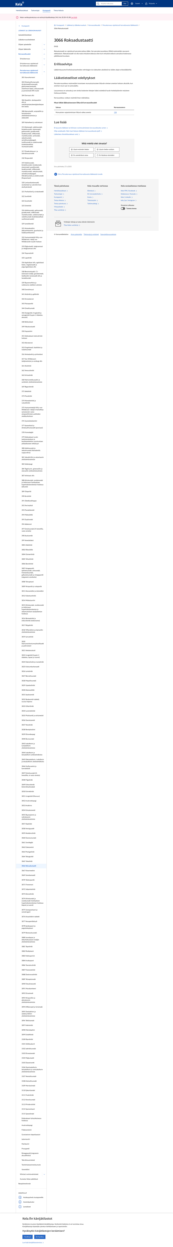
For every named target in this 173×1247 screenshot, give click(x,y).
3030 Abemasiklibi (28, 690)
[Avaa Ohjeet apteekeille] (44, 44)
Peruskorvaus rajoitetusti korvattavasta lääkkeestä (29, 72)
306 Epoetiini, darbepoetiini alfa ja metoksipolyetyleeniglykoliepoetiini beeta (33, 103)
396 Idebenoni (27, 524)
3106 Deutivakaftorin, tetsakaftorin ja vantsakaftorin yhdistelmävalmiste (32, 1069)
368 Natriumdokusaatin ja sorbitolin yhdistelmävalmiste (32, 381)
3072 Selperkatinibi (28, 889)
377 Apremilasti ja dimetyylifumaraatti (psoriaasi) (32, 427)
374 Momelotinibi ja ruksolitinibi (29, 402)
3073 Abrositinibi (28, 894)
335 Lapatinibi (27, 258)
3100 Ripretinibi (27, 1039)
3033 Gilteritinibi (28, 706)
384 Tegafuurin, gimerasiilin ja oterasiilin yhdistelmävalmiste (32, 470)
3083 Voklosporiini (28, 956)
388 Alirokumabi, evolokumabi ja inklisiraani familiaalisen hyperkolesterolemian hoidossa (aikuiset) (32, 484)
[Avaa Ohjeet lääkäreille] (44, 49)
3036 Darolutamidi (28, 720)
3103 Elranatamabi (28, 1053)
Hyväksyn (27, 1237)
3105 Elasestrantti (28, 1063)
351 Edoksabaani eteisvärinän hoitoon (32, 337)
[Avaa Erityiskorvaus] (44, 59)
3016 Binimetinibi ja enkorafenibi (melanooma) (31, 619)
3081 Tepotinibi (27, 946)
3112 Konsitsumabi (28, 1100)
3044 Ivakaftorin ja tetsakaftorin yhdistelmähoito (32, 754)
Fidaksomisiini (27, 1130)
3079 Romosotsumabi (29, 933)
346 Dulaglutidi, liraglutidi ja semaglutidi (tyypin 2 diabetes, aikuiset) (32, 315)
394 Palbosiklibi (27, 515)
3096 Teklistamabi (28, 1020)
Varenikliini (25, 1169)
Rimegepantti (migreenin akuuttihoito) (30, 1154)
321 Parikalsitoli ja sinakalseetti (33, 191)
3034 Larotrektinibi (28, 711)
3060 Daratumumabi (29, 838)
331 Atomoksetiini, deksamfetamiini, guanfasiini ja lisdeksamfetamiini (32, 231)
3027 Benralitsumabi (29, 676)
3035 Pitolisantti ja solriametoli (32, 715)
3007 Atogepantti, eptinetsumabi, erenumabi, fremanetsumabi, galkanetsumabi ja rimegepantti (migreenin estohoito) (32, 573)
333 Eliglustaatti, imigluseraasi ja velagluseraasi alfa (32, 247)
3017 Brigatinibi (27, 625)
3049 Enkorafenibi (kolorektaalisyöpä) (28, 786)
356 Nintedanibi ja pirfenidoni (32, 354)
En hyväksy (40, 1237)
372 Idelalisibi (26, 391)
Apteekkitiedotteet (25, 35)
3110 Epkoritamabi (28, 1090)
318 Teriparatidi (27, 158)
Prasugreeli (25, 1149)
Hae (124, 3)
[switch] (123, 208)
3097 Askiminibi (27, 1025)
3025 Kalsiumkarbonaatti (30, 667)
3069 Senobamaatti (28, 875)
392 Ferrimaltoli (27, 505)
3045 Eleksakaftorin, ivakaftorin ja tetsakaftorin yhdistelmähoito (33, 761)
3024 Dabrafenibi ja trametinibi (33, 662)
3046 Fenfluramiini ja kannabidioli (29, 767)
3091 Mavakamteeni (29, 988)
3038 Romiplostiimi (28, 729)
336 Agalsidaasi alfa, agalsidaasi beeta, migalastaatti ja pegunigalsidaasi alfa (33, 265)
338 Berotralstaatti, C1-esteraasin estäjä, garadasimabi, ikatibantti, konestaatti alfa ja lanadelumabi (33, 275)
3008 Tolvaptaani (28, 582)
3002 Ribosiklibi (27, 550)
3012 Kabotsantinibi (29, 596)
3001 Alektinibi (27, 545)
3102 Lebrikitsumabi (29, 1048)
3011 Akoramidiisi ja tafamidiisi (33, 591)
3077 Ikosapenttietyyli (29, 921)
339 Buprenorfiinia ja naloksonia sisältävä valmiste (32, 284)
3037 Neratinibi (27, 725)
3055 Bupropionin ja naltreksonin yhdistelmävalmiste (29, 817)
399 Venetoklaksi (28, 540)
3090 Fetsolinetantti (29, 984)
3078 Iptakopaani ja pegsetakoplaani (28, 927)
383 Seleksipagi (27, 464)
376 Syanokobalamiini (29, 421)
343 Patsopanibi (27, 303)
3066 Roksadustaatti (29, 866)
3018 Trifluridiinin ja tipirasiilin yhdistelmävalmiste (32, 631)
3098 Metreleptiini (28, 1030)
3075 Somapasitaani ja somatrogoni (29, 911)
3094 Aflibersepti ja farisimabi (32, 1007)
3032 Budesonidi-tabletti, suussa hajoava (30, 700)
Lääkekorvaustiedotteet (26, 40)
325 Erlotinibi (26, 206)
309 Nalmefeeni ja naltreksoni (32, 122)
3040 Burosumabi (28, 739)
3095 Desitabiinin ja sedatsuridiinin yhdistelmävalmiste (29, 1014)
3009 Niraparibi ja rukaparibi (32, 586)
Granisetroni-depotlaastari (31, 1134)
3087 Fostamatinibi (28, 970)
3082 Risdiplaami (28, 951)
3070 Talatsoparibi (28, 880)
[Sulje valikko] (44, 54)
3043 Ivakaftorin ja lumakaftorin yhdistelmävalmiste (28, 746)
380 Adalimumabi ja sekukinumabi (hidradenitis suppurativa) (31, 450)
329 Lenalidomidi (28, 224)
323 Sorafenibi (27, 201)
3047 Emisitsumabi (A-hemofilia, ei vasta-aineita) (31, 774)
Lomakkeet (27, 1207)
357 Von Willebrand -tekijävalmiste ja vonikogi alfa (32, 360)
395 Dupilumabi (27, 519)
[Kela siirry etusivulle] (20, 3)
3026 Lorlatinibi (27, 671)
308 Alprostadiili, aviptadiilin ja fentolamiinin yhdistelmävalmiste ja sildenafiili (32, 115)
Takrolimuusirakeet (28, 1160)
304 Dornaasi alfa (28, 95)
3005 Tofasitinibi (27, 559)
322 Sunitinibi (26, 196)
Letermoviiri (26, 1139)
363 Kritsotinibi (27, 375)
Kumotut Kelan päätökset (29, 1179)
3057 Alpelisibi (27, 824)
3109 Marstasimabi (28, 1086)
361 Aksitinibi (26, 366)
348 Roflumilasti (27, 322)
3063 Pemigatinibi (28, 852)
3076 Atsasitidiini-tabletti (30, 916)
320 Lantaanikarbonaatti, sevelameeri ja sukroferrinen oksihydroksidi (31, 185)
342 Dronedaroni (28, 299)
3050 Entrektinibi (28, 791)
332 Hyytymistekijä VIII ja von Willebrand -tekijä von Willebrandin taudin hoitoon (32, 240)
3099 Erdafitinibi (27, 1034)
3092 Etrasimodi (27, 993)
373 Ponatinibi (27, 396)
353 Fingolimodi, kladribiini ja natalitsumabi (32, 349)
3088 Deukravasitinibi (29, 974)
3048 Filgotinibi (27, 780)
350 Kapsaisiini (27, 331)
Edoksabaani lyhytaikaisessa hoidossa (31, 1119)
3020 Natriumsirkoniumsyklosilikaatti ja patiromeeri (33, 644)
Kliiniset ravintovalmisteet (29, 1174)
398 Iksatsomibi (27, 536)
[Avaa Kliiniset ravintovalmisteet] (44, 1174)
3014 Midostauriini (28, 600)
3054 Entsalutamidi (28, 810)
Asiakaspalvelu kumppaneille (33, 1197)
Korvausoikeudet (24, 54)
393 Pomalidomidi (28, 510)
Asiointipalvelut (28, 1202)
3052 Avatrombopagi (29, 801)
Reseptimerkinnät (24, 1184)
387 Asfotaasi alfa (28, 475)
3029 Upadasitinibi (28, 685)
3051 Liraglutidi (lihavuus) (31, 796)
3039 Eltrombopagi (28, 734)
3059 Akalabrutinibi (28, 833)
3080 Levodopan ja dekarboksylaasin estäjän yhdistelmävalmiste (30, 940)
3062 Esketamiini (28, 847)
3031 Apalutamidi (28, 695)
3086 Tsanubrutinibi (29, 965)
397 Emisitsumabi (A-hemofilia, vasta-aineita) (32, 530)
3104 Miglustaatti (28, 1058)
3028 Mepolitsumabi (29, 681)
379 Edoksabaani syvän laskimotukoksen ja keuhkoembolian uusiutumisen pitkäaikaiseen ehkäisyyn (32, 440)
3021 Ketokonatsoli (28, 650)
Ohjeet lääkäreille (24, 49)
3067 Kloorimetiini (28, 870)
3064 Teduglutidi (27, 856)
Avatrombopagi (27, 1125)
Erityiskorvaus (25, 59)
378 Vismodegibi (27, 432)
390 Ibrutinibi (26, 496)
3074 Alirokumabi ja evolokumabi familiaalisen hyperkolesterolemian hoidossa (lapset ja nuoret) (32, 902)
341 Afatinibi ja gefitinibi (30, 294)
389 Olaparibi (26, 491)
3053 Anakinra (27, 805)
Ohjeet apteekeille (24, 44)
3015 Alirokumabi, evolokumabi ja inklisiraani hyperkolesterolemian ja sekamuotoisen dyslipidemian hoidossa (33, 609)
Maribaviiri (25, 1144)
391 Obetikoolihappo (29, 501)
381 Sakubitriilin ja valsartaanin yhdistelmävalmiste (33, 458)
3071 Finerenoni (27, 884)
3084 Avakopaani (28, 960)
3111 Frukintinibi (28, 1095)
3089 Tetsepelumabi (29, 979)
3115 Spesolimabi (28, 1114)
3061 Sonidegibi (27, 842)
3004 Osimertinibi (28, 554)
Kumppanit (25, 26)
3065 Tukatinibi (27, 861)
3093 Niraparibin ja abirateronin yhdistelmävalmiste (28, 1000)
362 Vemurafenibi (28, 370)
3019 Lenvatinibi (27, 637)
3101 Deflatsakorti (28, 1044)
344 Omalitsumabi (28, 308)
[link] (22, 10)
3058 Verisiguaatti (28, 828)
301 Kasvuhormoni (28, 77)
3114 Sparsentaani (28, 1109)
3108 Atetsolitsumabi (29, 1081)
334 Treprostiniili (27, 253)
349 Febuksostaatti (28, 326)
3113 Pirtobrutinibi (28, 1104)
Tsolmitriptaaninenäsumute (31, 1165)
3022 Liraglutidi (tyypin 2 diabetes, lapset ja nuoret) (31, 656)
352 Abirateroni (27, 343)
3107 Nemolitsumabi (29, 1076)
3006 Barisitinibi (27, 564)
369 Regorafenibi (28, 387)
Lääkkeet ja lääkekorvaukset (29, 30)
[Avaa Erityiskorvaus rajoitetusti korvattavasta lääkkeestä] (44, 64)
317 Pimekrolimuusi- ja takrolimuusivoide (30, 152)
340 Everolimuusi (28, 289)
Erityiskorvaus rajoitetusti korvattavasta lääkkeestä (29, 65)
